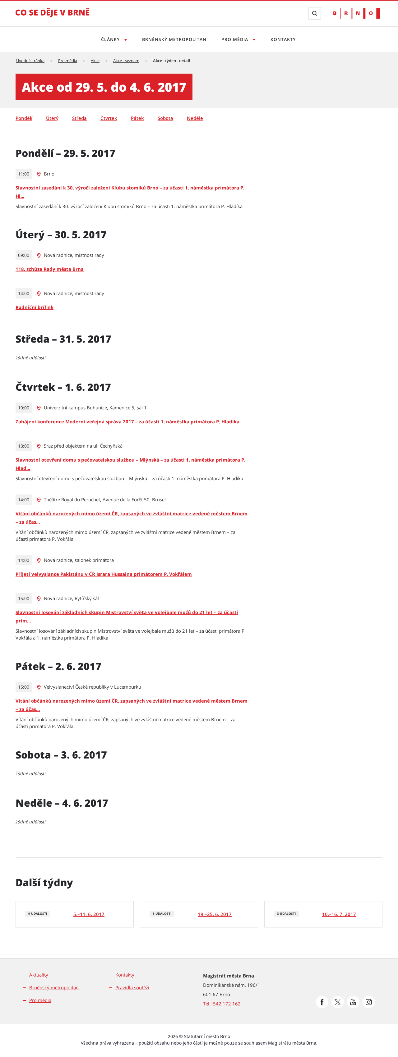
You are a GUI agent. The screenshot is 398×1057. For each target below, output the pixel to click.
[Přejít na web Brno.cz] (356, 13)
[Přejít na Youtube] (353, 1002)
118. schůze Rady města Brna (50, 269)
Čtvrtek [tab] (108, 118)
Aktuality (38, 975)
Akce (95, 60)
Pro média (235, 39)
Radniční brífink (34, 307)
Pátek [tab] (137, 118)
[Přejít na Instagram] (369, 1002)
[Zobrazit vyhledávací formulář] (314, 13)
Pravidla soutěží (132, 987)
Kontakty (283, 39)
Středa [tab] (79, 118)
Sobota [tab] (165, 118)
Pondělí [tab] (24, 118)
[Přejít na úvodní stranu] (53, 16)
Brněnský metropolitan (174, 39)
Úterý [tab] (52, 118)
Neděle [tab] (195, 118)
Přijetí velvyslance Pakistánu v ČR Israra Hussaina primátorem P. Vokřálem (104, 574)
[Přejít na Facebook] (322, 1002)
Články (111, 39)
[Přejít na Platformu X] (337, 1002)
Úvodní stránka (30, 60)
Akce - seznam (126, 60)
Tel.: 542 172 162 (222, 1003)
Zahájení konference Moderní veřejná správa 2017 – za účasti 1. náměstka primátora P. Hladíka (127, 421)
